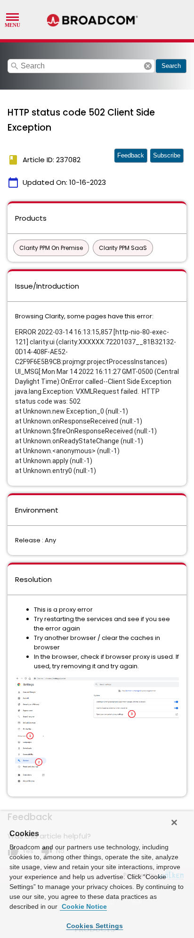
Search (171, 65)
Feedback (130, 155)
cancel (148, 66)
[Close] (174, 822)
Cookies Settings (94, 926)
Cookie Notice (83, 906)
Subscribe (166, 155)
